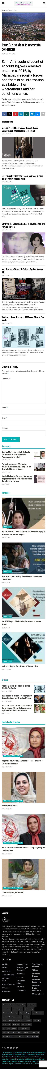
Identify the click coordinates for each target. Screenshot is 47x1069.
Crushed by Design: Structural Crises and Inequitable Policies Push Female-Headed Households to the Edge (17, 478)
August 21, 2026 (7, 767)
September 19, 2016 (8, 54)
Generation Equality (10, 1013)
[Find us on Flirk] (11, 1048)
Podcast (20, 977)
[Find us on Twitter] (5, 1048)
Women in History (36, 975)
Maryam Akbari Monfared (12, 1017)
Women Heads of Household (13, 1037)
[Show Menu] (3, 3)
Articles (5, 968)
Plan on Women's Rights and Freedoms (17, 1021)
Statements (21, 990)
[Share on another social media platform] (43, 114)
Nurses (26, 1017)
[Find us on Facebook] (2, 1048)
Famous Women (8, 975)
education (31, 1005)
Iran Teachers (38, 1013)
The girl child (24, 1029)
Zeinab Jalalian (32, 1037)
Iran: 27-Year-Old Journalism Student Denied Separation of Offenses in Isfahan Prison (20, 129)
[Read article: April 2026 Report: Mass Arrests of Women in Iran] (23, 648)
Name (5, 407)
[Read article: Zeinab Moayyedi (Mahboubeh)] (23, 874)
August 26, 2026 (7, 182)
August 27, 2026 (7, 134)
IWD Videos (6, 991)
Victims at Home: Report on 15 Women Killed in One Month (23, 319)
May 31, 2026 (6, 627)
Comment (6, 379)
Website (5, 428)
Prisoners (6, 1025)
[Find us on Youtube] (8, 1048)
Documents (6, 971)
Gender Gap (29, 1009)
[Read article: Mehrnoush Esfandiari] (23, 787)
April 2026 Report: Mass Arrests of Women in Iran (20, 666)
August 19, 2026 (7, 701)
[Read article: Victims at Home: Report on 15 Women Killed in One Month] (23, 337)
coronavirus (21, 1005)
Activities (5, 964)
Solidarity (20, 987)
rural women (26, 1025)
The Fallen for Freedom (13, 756)
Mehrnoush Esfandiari (9, 805)
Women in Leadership (36, 981)
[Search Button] (44, 3)
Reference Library (21, 982)
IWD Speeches (7, 988)
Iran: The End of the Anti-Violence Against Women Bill (22, 271)
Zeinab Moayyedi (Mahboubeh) (12, 892)
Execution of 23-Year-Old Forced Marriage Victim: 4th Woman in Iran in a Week (22, 177)
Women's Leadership (31, 1033)
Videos (35, 970)
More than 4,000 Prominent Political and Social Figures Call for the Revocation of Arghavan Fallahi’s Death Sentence (17, 708)
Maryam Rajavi (22, 964)
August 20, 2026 (7, 809)
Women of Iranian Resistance (36, 988)
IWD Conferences (8, 984)
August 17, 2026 (7, 713)
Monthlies (8, 527)
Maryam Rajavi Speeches (22, 969)
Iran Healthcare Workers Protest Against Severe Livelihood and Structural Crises (17, 696)
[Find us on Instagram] (14, 1048)
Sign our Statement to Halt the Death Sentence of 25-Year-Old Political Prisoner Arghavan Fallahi (16, 454)
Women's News (12, 10)
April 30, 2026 (7, 669)
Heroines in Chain (6, 979)
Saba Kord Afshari (9, 1029)
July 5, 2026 (6, 582)
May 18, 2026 (6, 484)
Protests (16, 1025)
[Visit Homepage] (23, 3)
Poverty (36, 1021)
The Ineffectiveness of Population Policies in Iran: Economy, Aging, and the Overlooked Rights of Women (16, 466)
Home (3, 10)
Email (4, 418)
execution (6, 1009)
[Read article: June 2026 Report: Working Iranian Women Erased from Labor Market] (23, 558)
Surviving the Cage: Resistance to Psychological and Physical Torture (23, 225)
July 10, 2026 (6, 460)
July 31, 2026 (6, 538)
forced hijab (17, 1009)
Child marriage (8, 1005)
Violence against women (12, 1033)
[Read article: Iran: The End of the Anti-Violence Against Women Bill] (23, 289)
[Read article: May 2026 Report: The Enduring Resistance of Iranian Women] (23, 603)
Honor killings (25, 1013)
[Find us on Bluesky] (17, 1048)
